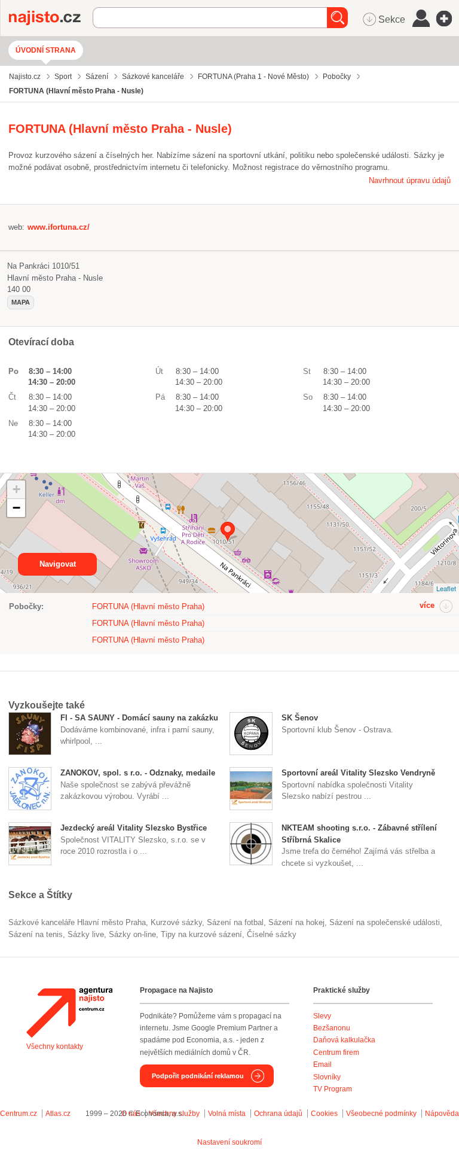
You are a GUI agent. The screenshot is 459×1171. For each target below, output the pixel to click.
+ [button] (16, 489)
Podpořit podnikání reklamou (198, 1075)
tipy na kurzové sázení (201, 934)
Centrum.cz (18, 1113)
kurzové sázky (176, 922)
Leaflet (446, 588)
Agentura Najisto (69, 1012)
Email (322, 1064)
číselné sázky (271, 934)
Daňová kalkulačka (344, 1040)
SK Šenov (299, 717)
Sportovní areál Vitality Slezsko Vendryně (358, 772)
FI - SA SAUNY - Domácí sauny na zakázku (139, 717)
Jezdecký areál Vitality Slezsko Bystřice (133, 827)
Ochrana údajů (278, 1113)
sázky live (86, 934)
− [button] (16, 507)
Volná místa (227, 1113)
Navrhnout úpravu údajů (410, 180)
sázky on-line (132, 934)
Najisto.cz (51, 18)
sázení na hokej (296, 922)
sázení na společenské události (384, 922)
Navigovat (57, 563)
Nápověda (442, 1113)
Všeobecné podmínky (381, 1113)
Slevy (322, 1016)
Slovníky (327, 1077)
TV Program (332, 1089)
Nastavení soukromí (229, 1142)
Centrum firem (336, 1052)
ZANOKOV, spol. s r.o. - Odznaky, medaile (137, 772)
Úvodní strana (46, 50)
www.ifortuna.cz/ (58, 227)
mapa (20, 302)
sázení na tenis (35, 934)
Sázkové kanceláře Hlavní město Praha (77, 922)
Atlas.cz (58, 1113)
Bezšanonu (331, 1028)
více (427, 605)
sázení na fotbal (235, 922)
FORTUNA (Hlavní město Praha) (148, 606)
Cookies (324, 1113)
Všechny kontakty (54, 1046)
